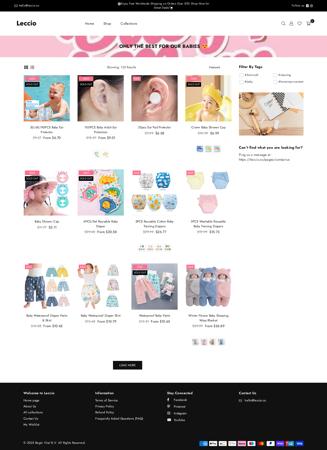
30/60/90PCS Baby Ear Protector (46, 129)
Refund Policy (104, 412)
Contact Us (30, 418)
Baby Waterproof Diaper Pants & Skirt (46, 318)
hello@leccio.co (28, 5)
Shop (107, 23)
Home (89, 23)
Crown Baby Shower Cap (208, 127)
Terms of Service (106, 400)
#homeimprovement (290, 82)
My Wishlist (31, 424)
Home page (31, 400)
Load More (127, 365)
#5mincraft (251, 75)
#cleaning (284, 75)
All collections (33, 412)
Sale (32, 78)
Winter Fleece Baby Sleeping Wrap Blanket (208, 318)
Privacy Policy (104, 406)
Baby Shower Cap (47, 221)
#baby (249, 82)
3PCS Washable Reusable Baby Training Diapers (208, 223)
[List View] (32, 67)
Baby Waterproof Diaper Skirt (101, 315)
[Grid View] (26, 67)
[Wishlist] (299, 23)
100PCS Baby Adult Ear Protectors (101, 129)
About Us (29, 406)
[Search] (283, 23)
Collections (129, 23)
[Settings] (291, 23)
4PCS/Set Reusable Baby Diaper (100, 223)
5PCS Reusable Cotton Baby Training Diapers (154, 223)
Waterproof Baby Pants (154, 315)
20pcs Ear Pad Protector (154, 127)
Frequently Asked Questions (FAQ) (119, 418)
